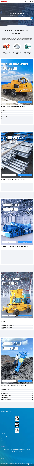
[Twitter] (17, 451)
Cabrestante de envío (4, 256)
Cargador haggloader (4, 116)
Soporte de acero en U (5, 185)
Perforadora (3, 391)
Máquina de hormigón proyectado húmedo (7, 328)
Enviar (3, 446)
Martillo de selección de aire (6, 395)
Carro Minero (3, 110)
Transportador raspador (5, 120)
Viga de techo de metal (5, 187)
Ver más (9, 175)
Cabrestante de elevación (5, 261)
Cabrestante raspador (5, 250)
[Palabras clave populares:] (31, 18)
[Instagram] (19, 451)
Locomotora (3, 114)
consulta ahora (25, 175)
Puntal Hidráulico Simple (5, 183)
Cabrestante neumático (5, 263)
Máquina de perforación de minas (6, 389)
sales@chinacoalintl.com (10, 461)
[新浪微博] (16, 451)
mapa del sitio (28, 449)
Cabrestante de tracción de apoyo (6, 254)
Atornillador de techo (4, 393)
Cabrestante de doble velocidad (6, 252)
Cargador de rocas (4, 118)
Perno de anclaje (4, 189)
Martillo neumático (4, 397)
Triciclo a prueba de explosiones (6, 122)
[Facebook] (12, 451)
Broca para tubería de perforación (7, 399)
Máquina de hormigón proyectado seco (7, 325)
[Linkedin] (14, 451)
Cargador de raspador (5, 112)
